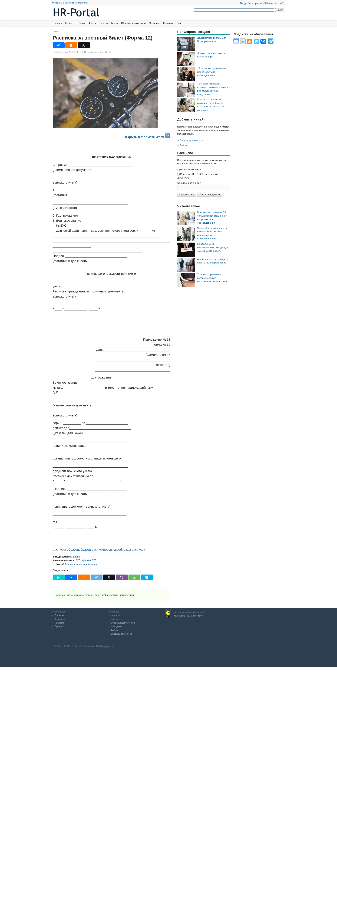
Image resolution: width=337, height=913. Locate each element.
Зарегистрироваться (191, 140)
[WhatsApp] (134, 577)
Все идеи (198, 615)
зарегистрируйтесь (89, 595)
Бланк (56, 31)
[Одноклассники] (71, 45)
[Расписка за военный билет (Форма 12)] (111, 93)
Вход (243, 3)
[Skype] (147, 577)
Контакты (57, 2)
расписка (111, 549)
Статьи (114, 619)
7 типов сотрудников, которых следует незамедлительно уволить (212, 278)
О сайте (59, 615)
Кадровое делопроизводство (81, 564)
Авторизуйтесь (64, 595)
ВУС (77, 560)
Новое (68, 23)
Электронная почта (189, 182)
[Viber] (122, 577)
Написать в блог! (172, 23)
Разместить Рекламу (76, 2)
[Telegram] (97, 577)
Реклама (59, 622)
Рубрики (80, 23)
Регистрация (255, 3)
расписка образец (66, 549)
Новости (115, 615)
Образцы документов (133, 23)
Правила (60, 626)
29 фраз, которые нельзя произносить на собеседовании (211, 72)
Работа (104, 23)
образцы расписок (131, 549)
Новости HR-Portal (190, 169)
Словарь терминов (121, 633)
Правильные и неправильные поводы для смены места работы (212, 247)
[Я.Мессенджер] (59, 577)
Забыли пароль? (273, 3)
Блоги (114, 23)
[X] (84, 45)
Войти (183, 145)
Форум (92, 23)
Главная (57, 23)
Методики (154, 23)
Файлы (114, 630)
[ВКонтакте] (59, 45)
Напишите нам (181, 615)
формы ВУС (89, 560)
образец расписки (92, 549)
